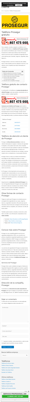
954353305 (17, 131)
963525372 (17, 122)
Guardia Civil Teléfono (7, 372)
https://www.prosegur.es (16, 222)
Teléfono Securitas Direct (7, 370)
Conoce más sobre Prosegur (9, 77)
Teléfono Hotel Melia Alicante (8, 379)
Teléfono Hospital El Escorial (8, 383)
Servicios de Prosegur (10, 79)
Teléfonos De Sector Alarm (8, 363)
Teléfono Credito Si (6, 381)
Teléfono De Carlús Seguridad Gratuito (11, 367)
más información (10, 5)
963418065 (17, 128)
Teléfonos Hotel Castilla (7, 386)
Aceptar (18, 5)
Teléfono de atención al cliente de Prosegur (13, 74)
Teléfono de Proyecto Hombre (9, 388)
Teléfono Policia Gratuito (7, 365)
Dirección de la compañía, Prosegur (11, 80)
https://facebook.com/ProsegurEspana (19, 219)
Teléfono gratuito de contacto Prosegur (12, 73)
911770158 (17, 125)
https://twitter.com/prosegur (15, 221)
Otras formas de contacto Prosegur (11, 76)
